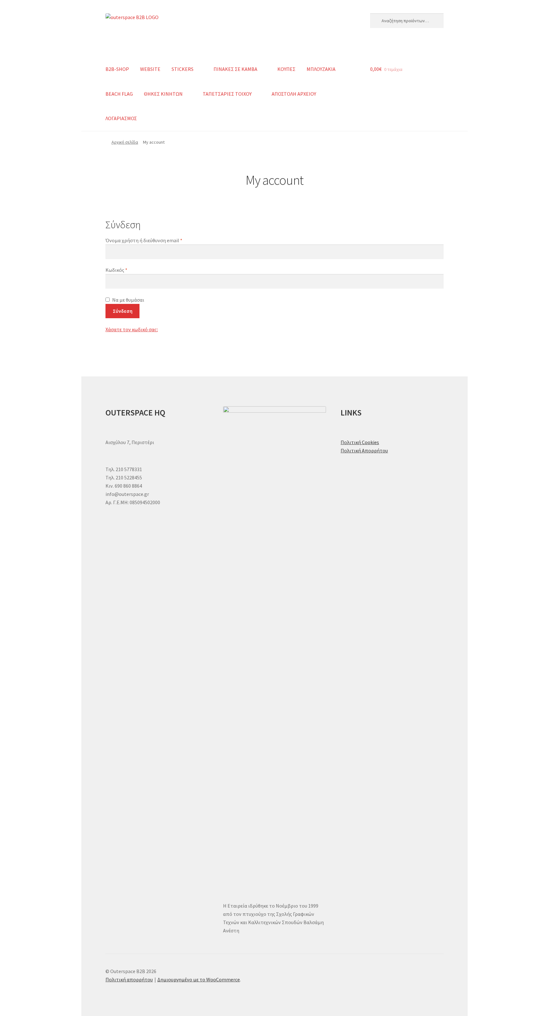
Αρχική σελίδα (125, 142)
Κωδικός (128, 269)
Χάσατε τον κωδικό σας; (131, 329)
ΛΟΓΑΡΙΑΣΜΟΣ (121, 118)
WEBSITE (150, 69)
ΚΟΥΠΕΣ (286, 69)
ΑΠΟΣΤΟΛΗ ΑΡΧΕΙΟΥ (294, 94)
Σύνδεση (122, 311)
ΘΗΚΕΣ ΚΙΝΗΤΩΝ (163, 94)
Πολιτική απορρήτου (129, 979)
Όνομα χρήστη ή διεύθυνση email (156, 240)
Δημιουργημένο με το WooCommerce (198, 979)
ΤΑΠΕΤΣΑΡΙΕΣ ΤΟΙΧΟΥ (227, 94)
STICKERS (182, 69)
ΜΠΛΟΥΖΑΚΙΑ (321, 69)
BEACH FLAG (119, 94)
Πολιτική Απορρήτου (364, 450)
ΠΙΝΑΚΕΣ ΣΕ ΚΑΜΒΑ (235, 69)
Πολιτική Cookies (360, 442)
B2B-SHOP (117, 69)
